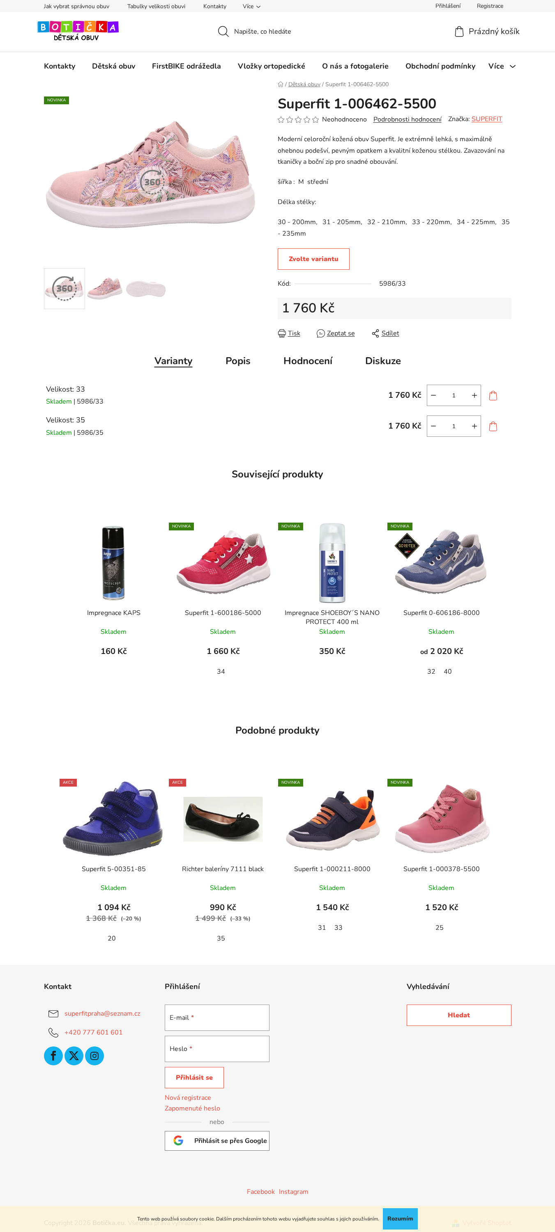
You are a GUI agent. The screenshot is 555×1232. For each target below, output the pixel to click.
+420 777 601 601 (93, 1032)
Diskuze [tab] (383, 360)
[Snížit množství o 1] (433, 395)
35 (221, 938)
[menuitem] (59, 66)
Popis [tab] (238, 360)
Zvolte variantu (314, 259)
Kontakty (214, 6)
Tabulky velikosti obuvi (156, 6)
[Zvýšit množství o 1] (474, 395)
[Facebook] (53, 1055)
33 (338, 927)
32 (431, 671)
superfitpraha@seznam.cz (102, 1013)
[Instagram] (94, 1055)
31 (322, 927)
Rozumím (400, 1219)
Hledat (459, 1015)
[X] (73, 1055)
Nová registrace (188, 1097)
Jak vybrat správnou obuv (76, 6)
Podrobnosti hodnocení (407, 119)
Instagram (294, 1191)
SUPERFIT (487, 119)
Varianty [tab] (173, 360)
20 (112, 938)
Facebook (261, 1191)
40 (448, 671)
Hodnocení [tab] (307, 360)
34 (221, 671)
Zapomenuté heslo (192, 1108)
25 (439, 927)
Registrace (490, 6)
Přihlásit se (194, 1077)
